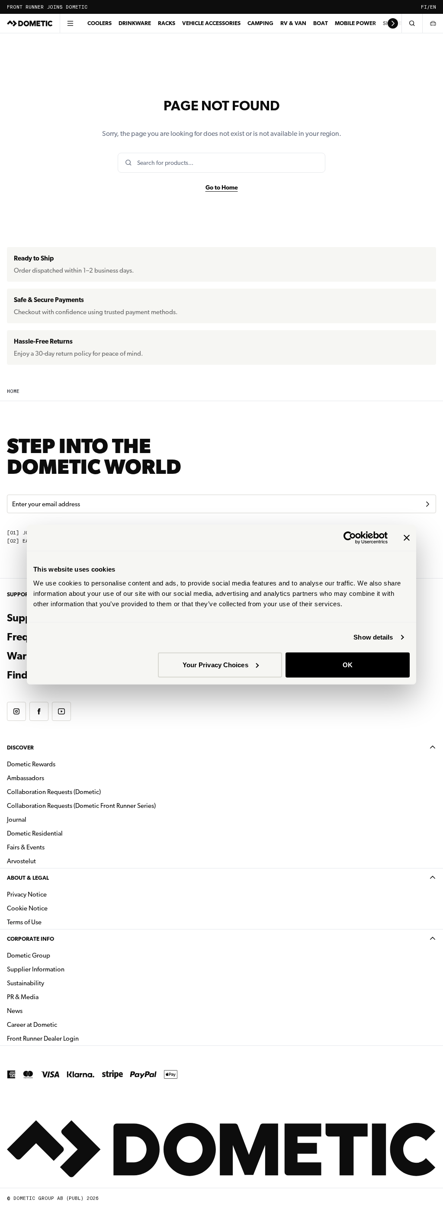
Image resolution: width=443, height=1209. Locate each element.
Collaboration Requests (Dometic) (54, 792)
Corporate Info (30, 939)
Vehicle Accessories (211, 23)
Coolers (99, 23)
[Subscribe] (427, 504)
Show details (373, 637)
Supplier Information (35, 969)
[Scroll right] (393, 23)
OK (348, 664)
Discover (20, 747)
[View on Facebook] (38, 711)
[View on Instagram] (16, 711)
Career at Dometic (59, 1024)
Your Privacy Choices (215, 664)
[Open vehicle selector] (432, 23)
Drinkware (135, 23)
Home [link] (13, 391)
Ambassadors (25, 778)
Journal (16, 819)
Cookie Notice (27, 908)
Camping (260, 23)
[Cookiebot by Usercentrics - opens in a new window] (350, 537)
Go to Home (221, 187)
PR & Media (50, 997)
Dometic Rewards (31, 764)
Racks (166, 23)
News (42, 1010)
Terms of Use (24, 922)
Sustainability (25, 983)
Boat (320, 23)
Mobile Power (355, 23)
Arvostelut (21, 861)
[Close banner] (407, 538)
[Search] (411, 23)
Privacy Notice (27, 894)
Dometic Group (56, 955)
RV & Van (293, 23)
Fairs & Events (26, 847)
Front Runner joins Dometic (47, 7)
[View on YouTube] (61, 711)
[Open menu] (70, 23)
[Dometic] (30, 23)
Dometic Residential (62, 833)
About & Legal (28, 878)
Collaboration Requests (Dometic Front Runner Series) (81, 806)
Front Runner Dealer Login (43, 1038)
